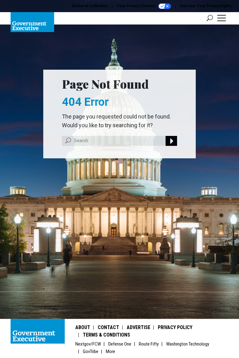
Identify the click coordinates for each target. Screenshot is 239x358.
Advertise (138, 327)
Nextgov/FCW (88, 344)
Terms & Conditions (106, 335)
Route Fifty (149, 344)
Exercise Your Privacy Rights (206, 6)
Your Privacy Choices (137, 6)
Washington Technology (187, 344)
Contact (108, 327)
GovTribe (90, 351)
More (110, 351)
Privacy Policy (175, 327)
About (82, 327)
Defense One (119, 344)
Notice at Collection (90, 6)
